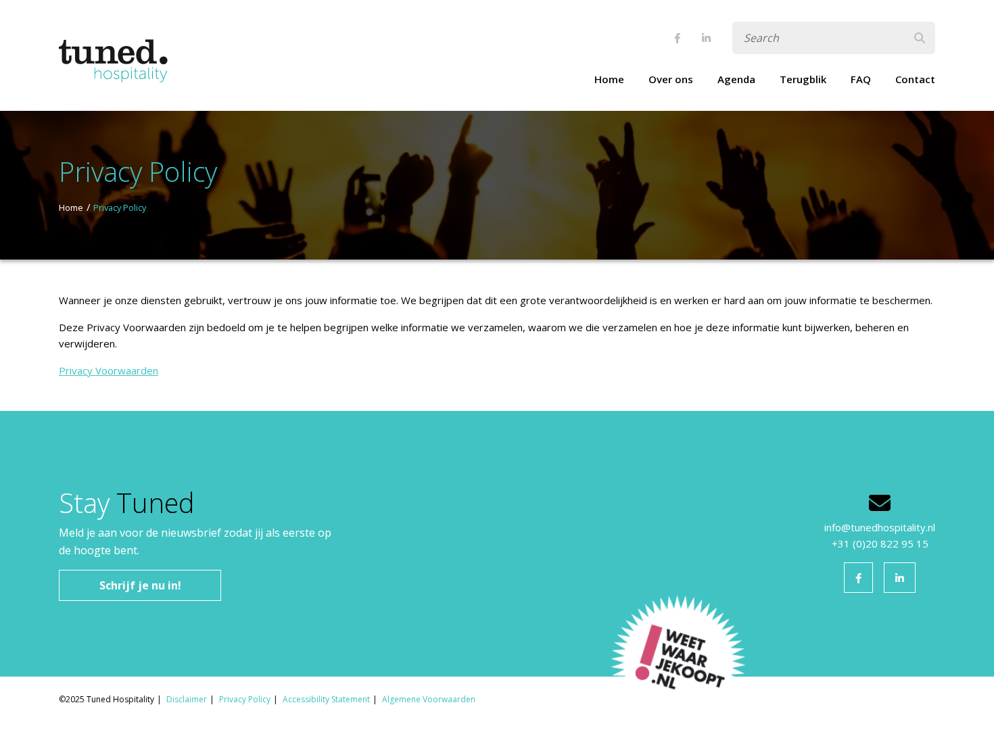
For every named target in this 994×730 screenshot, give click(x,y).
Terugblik (803, 79)
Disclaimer (186, 699)
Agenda (736, 79)
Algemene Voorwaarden (428, 699)
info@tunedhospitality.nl (879, 527)
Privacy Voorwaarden (108, 370)
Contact (915, 79)
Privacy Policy (119, 207)
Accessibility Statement (326, 699)
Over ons (670, 79)
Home (609, 79)
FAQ (861, 79)
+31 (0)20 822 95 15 (880, 543)
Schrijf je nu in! (140, 585)
